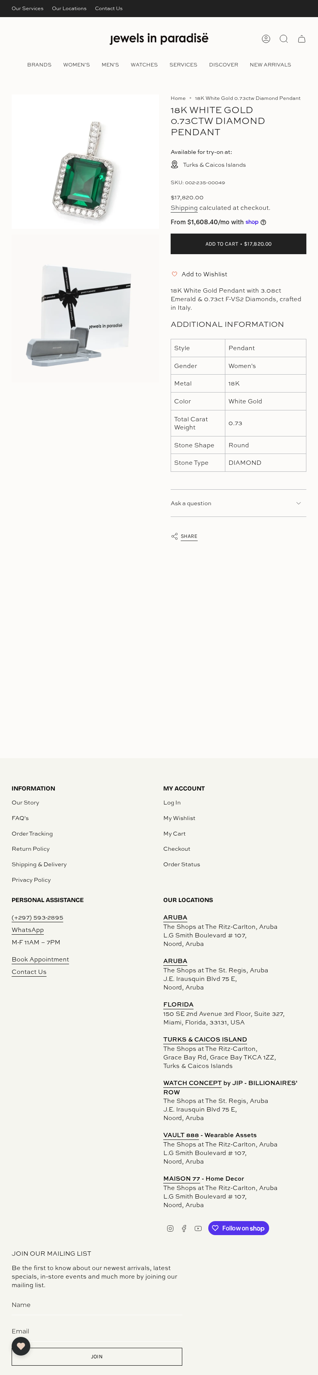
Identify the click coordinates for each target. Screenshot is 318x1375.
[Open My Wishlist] (21, 1346)
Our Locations (69, 8)
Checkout (176, 849)
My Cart (174, 833)
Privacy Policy (31, 880)
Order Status (181, 864)
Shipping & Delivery (39, 864)
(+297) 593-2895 (37, 917)
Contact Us (109, 8)
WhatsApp (28, 929)
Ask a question (191, 503)
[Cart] (302, 38)
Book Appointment (40, 959)
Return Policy (31, 849)
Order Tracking (32, 833)
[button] (39, 65)
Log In (172, 802)
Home (178, 97)
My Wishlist (179, 818)
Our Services (27, 8)
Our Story (25, 802)
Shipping (184, 207)
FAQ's (20, 818)
